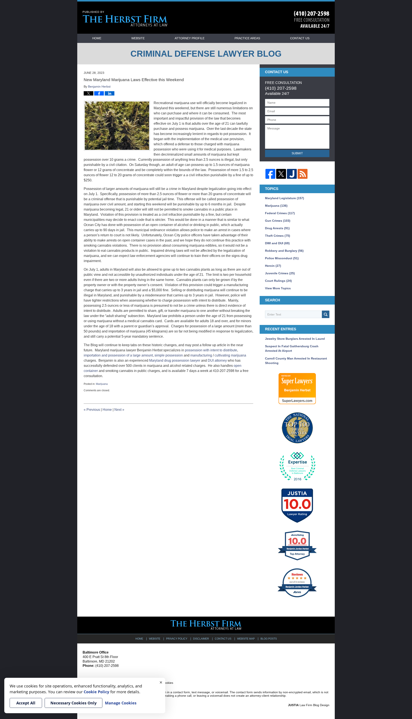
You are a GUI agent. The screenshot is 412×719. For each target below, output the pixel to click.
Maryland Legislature (284, 198)
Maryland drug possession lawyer (174, 360)
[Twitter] (281, 174)
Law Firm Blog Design (308, 705)
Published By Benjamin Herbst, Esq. (311, 19)
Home (96, 38)
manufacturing (201, 355)
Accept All (25, 702)
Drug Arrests (277, 228)
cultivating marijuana (230, 355)
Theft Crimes (277, 235)
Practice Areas (247, 38)
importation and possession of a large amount (118, 355)
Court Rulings (278, 280)
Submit (297, 153)
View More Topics (278, 288)
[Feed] (302, 174)
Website (138, 38)
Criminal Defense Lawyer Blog (125, 19)
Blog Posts (269, 638)
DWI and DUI (277, 243)
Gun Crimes (277, 220)
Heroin (273, 265)
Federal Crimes (280, 213)
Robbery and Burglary (284, 250)
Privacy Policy (176, 638)
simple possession (168, 355)
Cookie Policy (96, 691)
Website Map (246, 638)
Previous (92, 409)
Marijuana (102, 383)
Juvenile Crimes (280, 273)
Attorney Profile (189, 38)
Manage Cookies (120, 702)
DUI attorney (217, 360)
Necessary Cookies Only (73, 702)
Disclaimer (201, 638)
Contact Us (299, 38)
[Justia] (291, 174)
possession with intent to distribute (211, 350)
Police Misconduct (282, 258)
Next (119, 409)
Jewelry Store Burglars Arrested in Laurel (295, 338)
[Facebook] (270, 174)
